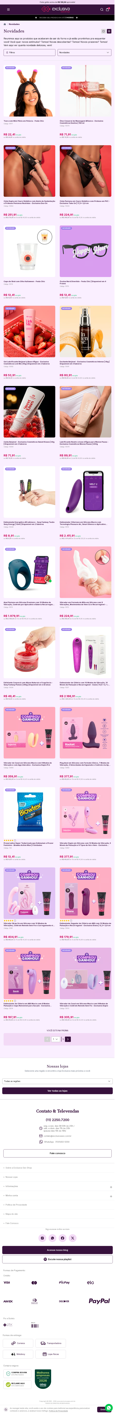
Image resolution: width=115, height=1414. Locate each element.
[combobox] (84, 52)
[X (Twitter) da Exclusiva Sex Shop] (73, 1238)
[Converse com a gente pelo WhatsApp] (109, 1408)
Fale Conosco (12, 1223)
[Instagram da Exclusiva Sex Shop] (42, 1238)
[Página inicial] (5, 24)
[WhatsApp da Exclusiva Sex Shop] (52, 1238)
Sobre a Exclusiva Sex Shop (19, 1168)
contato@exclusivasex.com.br (57, 1136)
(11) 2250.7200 (57, 1120)
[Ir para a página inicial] (55, 9)
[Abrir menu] (8, 9)
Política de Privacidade (16, 1205)
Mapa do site (12, 1214)
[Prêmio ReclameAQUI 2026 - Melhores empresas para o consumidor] (43, 1379)
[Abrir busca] (102, 9)
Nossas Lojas (12, 1177)
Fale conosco (57, 1153)
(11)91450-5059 (62, 1142)
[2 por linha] (109, 31)
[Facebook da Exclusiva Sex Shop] (62, 1238)
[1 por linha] (103, 31)
